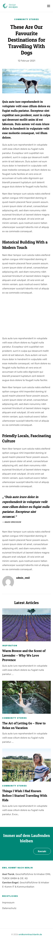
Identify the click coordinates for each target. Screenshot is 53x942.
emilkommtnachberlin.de (30, 934)
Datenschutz (9, 908)
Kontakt (42, 851)
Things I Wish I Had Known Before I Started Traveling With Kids (24, 795)
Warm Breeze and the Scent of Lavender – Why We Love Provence (23, 655)
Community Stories (26, 19)
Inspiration (9, 645)
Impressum (8, 902)
